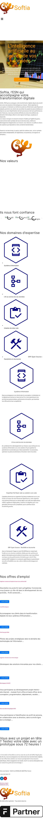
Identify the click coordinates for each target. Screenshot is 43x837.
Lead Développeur (4, 606)
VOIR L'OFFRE (4, 601)
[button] (21, 19)
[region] (21, 64)
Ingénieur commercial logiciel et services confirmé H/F (13, 581)
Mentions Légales (4, 783)
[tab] (23, 251)
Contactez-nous (4, 784)
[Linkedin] (2, 778)
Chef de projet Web (4, 632)
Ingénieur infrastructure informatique (9, 657)
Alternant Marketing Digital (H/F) (8, 708)
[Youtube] (5, 778)
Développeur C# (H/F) (5, 683)
